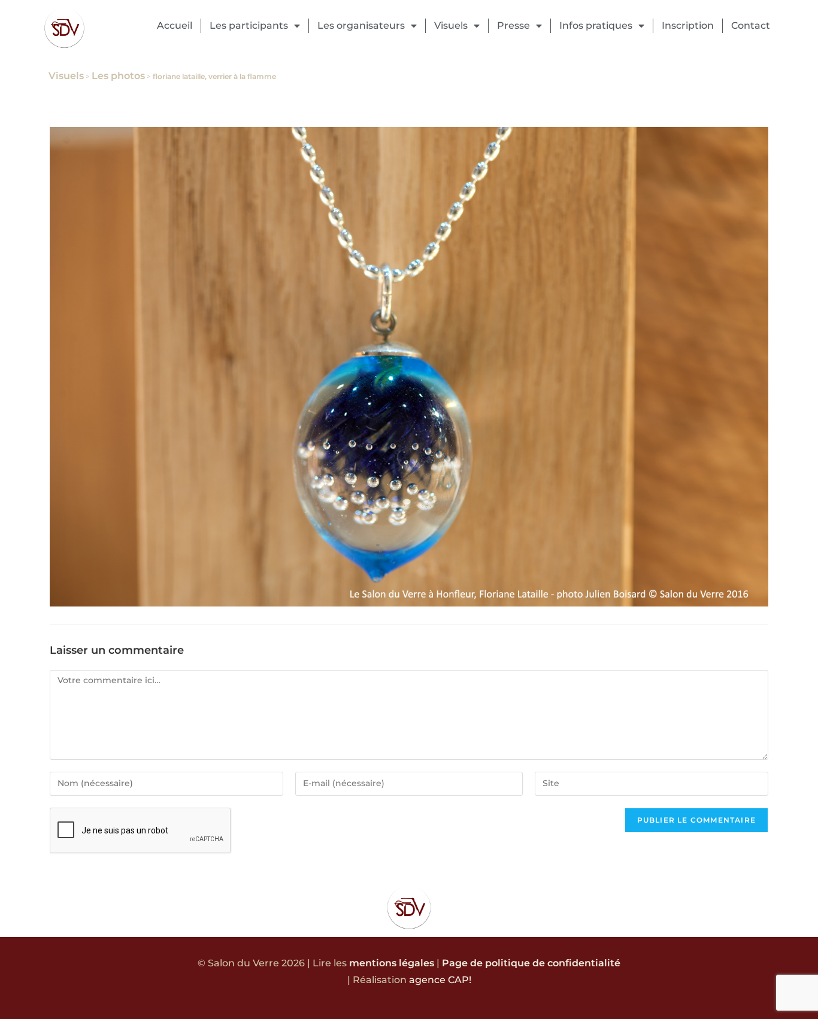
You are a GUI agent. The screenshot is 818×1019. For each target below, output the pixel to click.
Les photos (118, 75)
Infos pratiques (595, 25)
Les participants (249, 25)
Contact (750, 25)
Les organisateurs (361, 25)
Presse (513, 25)
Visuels (451, 25)
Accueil (174, 25)
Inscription (688, 25)
